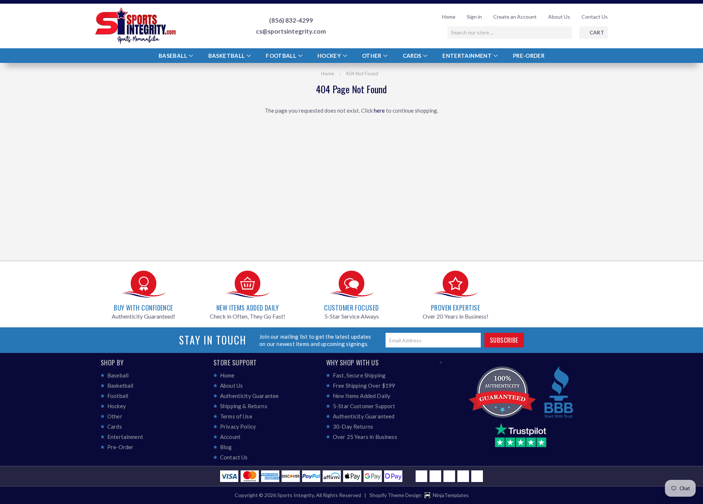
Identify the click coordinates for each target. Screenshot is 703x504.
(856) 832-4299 (291, 20)
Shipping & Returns (243, 406)
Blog (226, 447)
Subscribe (504, 340)
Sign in (474, 17)
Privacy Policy (238, 426)
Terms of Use (236, 416)
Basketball (227, 55)
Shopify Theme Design (395, 495)
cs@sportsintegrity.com (291, 31)
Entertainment (467, 55)
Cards (413, 55)
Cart (596, 32)
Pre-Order (528, 55)
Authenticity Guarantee (249, 395)
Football (281, 55)
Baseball (173, 55)
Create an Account (515, 17)
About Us (559, 17)
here (379, 110)
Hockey (329, 55)
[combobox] (509, 32)
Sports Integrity (295, 495)
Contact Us (594, 17)
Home (448, 17)
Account (230, 436)
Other (372, 55)
